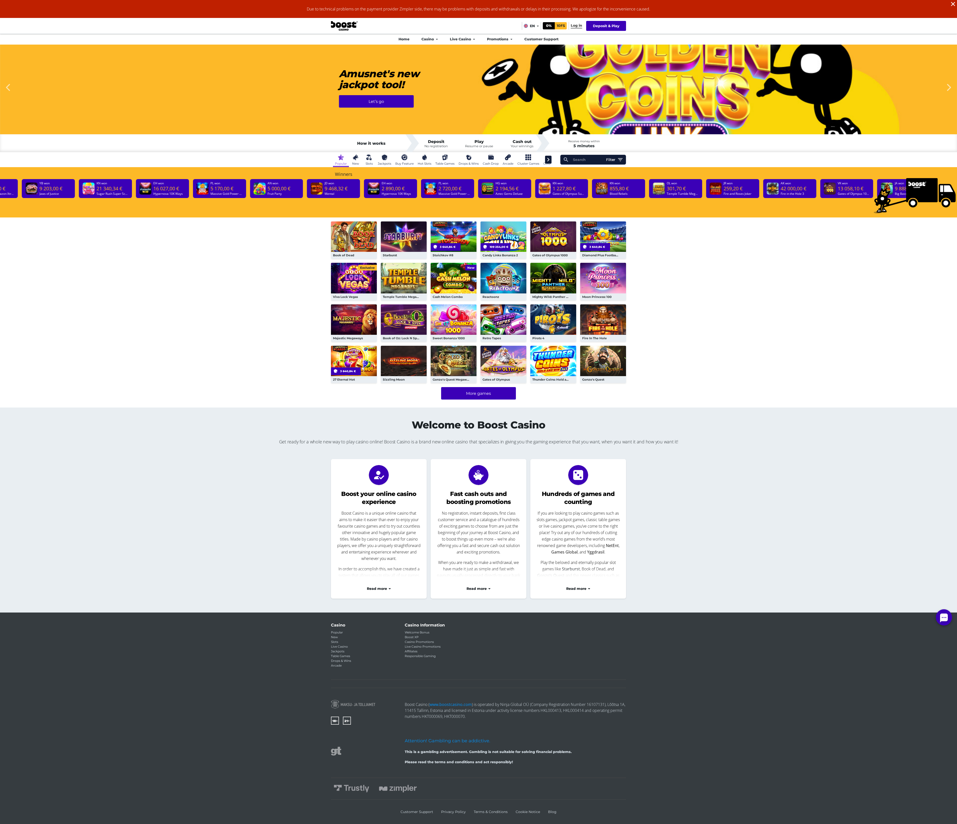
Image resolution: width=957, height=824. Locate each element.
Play (354, 240)
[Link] (353, 704)
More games (478, 393)
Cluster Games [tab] (528, 163)
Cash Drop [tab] (491, 163)
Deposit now (376, 108)
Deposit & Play (606, 26)
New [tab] (355, 163)
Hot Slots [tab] (424, 163)
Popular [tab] (341, 163)
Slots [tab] (369, 163)
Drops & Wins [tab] (469, 163)
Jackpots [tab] (384, 163)
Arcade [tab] (508, 163)
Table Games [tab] (445, 163)
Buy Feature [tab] (404, 163)
